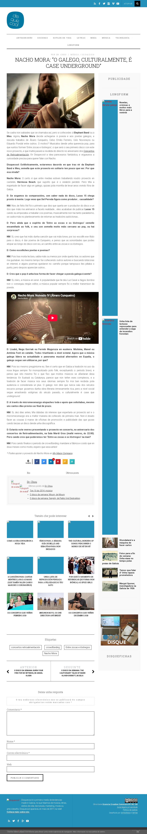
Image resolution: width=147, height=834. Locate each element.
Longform (73, 45)
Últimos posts (72, 473)
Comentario (14, 709)
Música (106, 38)
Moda (94, 38)
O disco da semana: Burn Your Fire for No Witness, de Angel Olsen (28, 671)
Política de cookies (130, 810)
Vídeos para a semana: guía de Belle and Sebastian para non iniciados (50, 545)
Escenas (43, 38)
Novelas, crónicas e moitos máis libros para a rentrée (125, 107)
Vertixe (135, 813)
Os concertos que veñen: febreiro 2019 (20, 614)
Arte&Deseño (25, 38)
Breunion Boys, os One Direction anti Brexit (50, 614)
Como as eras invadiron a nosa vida (20, 542)
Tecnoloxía (123, 38)
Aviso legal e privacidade (127, 807)
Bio (28, 473)
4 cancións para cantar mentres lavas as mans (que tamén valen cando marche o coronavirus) (20, 581)
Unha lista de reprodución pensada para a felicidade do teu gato (50, 581)
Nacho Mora (50, 653)
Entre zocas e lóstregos (78, 647)
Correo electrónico (18, 752)
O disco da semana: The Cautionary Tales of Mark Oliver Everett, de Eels (72, 671)
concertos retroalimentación (25, 647)
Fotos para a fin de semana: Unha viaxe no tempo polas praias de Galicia (118, 558)
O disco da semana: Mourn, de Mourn (47, 494)
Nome (11, 741)
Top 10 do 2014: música (41, 490)
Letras (81, 38)
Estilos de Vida (62, 38)
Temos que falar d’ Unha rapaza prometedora (127, 573)
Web (9, 764)
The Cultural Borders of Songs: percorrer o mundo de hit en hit (81, 543)
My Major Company (62, 453)
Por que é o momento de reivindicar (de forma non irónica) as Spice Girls (81, 579)
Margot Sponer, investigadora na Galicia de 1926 (127, 586)
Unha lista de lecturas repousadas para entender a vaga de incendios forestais (127, 327)
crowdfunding (53, 647)
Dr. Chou (49, 486)
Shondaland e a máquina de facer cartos (127, 542)
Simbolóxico (125, 813)
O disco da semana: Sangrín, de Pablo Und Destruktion (55, 498)
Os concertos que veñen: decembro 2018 (81, 614)
